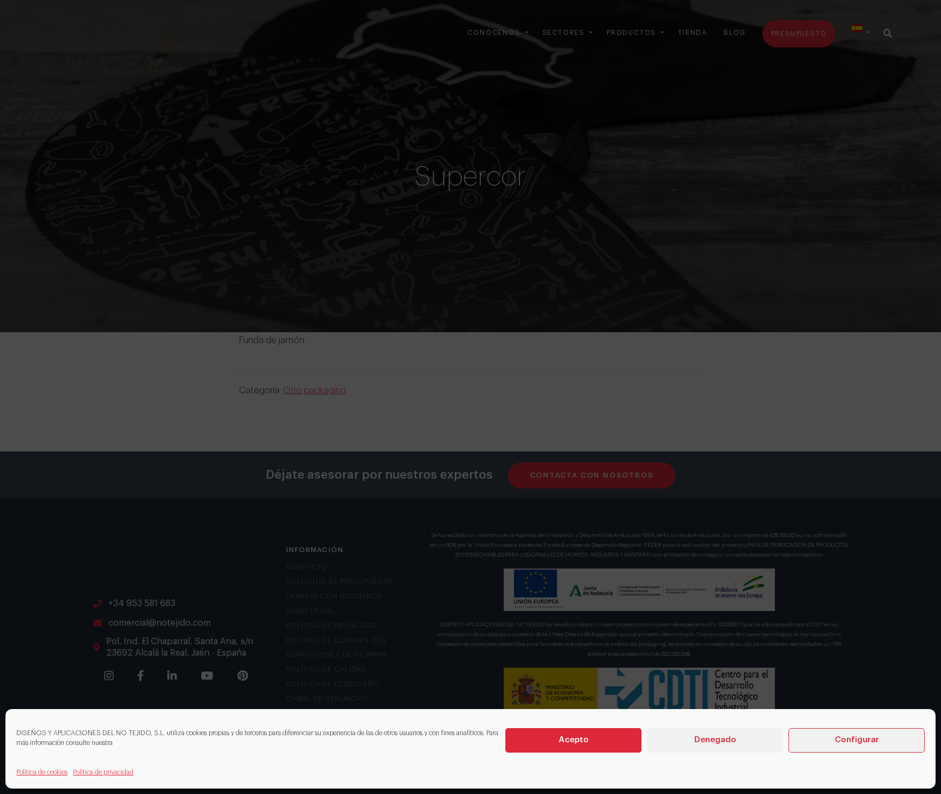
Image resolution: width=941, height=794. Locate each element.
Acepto (574, 740)
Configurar (857, 740)
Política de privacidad (103, 772)
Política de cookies (42, 772)
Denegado (715, 740)
